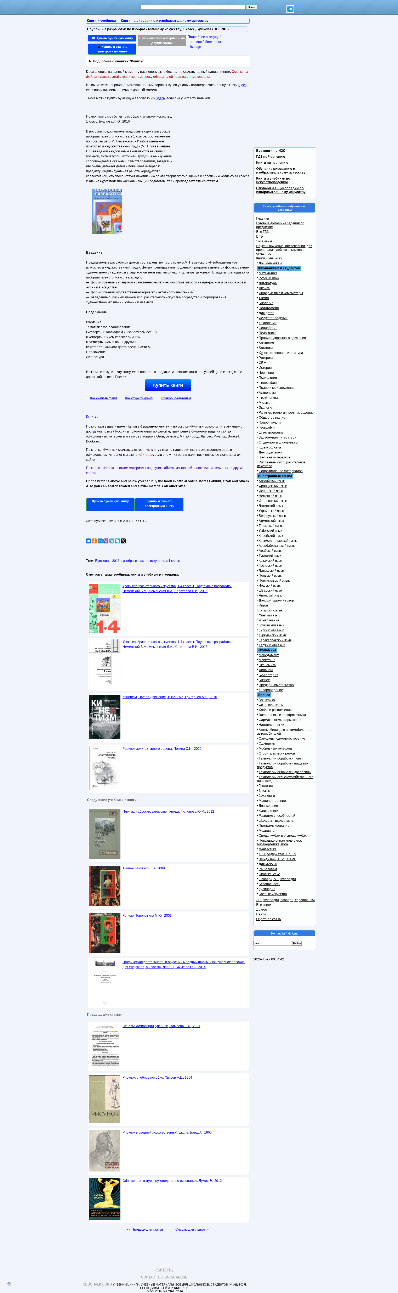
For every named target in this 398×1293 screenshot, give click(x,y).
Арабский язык (270, 550)
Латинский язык (271, 506)
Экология (266, 407)
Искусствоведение (273, 318)
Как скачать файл (103, 398)
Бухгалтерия (268, 675)
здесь (242, 85)
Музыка (264, 402)
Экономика (267, 665)
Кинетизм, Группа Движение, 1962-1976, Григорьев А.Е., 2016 (170, 697)
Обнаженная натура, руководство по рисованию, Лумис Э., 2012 (172, 1180)
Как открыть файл (139, 398)
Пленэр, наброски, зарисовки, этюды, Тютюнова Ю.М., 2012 (168, 811)
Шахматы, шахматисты (276, 820)
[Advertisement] (210, 139)
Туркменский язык (272, 635)
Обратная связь (268, 919)
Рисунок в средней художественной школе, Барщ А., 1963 (167, 1132)
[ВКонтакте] (88, 540)
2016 (116, 561)
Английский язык (272, 481)
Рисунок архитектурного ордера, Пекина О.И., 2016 (162, 748)
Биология (266, 303)
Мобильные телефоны (276, 748)
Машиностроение (272, 800)
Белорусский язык (272, 516)
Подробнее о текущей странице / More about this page (204, 42)
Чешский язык (269, 585)
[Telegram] (111, 540)
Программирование (274, 825)
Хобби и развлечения (275, 710)
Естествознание (271, 432)
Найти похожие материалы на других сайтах (162, 40)
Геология (266, 785)
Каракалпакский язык (275, 640)
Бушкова (102, 561)
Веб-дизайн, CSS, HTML (277, 859)
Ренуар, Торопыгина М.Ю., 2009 (147, 915)
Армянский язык (271, 521)
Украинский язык (271, 511)
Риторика (266, 358)
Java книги (267, 795)
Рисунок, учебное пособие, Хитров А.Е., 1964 (157, 1077)
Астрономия (268, 392)
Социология (268, 328)
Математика (268, 273)
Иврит (263, 605)
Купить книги (168, 385)
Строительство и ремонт (277, 753)
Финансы (266, 670)
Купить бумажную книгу (110, 501)
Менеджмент (269, 655)
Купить (91, 416)
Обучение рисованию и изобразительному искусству (281, 170)
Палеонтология (271, 422)
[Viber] (105, 540)
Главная (262, 218)
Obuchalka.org (97, 1284)
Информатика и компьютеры (281, 293)
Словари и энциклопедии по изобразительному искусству (281, 190)
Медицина (266, 830)
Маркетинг (267, 660)
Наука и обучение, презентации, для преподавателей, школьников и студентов (284, 249)
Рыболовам (268, 869)
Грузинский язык (271, 625)
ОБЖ (263, 363)
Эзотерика (267, 700)
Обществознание (272, 417)
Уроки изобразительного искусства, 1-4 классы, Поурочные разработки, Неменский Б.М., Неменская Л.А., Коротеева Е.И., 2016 (177, 588)
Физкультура (268, 397)
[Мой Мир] (100, 540)
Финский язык (269, 615)
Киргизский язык (271, 630)
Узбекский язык (270, 530)
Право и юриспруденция (277, 387)
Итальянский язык (273, 501)
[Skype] (117, 540)
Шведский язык (270, 590)
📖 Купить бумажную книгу (112, 38)
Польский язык (270, 575)
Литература (268, 283)
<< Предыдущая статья (145, 1229)
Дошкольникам (270, 263)
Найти (261, 914)
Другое (261, 909)
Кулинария (267, 889)
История (265, 367)
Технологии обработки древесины (285, 772)
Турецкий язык (270, 555)
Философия (268, 382)
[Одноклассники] (94, 540)
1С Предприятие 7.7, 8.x (277, 854)
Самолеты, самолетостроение (282, 738)
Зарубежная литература (277, 437)
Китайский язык (271, 610)
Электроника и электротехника (282, 715)
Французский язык (273, 486)
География (267, 427)
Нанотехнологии (271, 725)
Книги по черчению (272, 162)
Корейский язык (271, 535)
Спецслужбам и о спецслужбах (283, 835)
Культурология (270, 447)
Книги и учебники (269, 258)
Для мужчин (268, 864)
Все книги (263, 905)
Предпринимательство (276, 685)
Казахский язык (270, 560)
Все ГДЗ (262, 231)
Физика (264, 288)
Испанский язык (271, 491)
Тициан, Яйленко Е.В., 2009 (144, 868)
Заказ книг (267, 790)
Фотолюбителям (271, 705)
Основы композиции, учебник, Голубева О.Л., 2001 (161, 1026)
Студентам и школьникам (278, 442)
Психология (268, 377)
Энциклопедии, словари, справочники (285, 900)
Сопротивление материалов (281, 471)
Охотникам (267, 743)
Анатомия (266, 343)
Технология (268, 323)
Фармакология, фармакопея (280, 720)
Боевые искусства (273, 894)
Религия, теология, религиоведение (286, 412)
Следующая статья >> (192, 1229)
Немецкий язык (270, 496)
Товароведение (271, 690)
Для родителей (270, 452)
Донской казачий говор (276, 600)
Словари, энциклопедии (277, 879)
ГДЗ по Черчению (270, 156)
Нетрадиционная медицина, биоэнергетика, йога (279, 842)
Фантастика (268, 849)
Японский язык (270, 595)
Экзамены (264, 241)
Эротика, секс (269, 874)
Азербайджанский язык (277, 545)
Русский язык (269, 278)
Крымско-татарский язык (278, 540)
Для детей (266, 313)
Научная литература (274, 457)
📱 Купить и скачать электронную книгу (112, 49)
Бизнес (264, 680)
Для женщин (268, 805)
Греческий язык (270, 565)
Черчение (266, 372)
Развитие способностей (277, 815)
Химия (264, 298)
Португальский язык (274, 580)
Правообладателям (176, 398)
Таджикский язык (272, 645)
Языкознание (269, 620)
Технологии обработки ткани (281, 758)
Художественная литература (281, 353)
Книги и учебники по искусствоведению (273, 180)
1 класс (174, 561)
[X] (123, 540)
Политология (269, 308)
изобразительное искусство (144, 561)
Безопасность (269, 884)
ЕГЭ (259, 236)
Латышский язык (271, 570)
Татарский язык (271, 525)
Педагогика (267, 333)
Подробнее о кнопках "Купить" (118, 61)
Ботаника (266, 348)
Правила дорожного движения (282, 338)
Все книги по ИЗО (270, 150)
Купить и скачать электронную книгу (159, 503)
